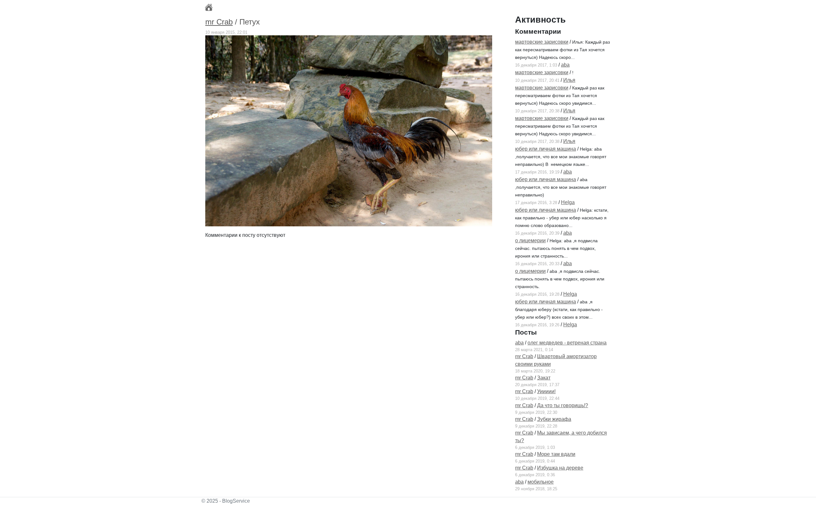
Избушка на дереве (560, 468)
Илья (569, 80)
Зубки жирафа (554, 419)
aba (565, 64)
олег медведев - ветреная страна (567, 342)
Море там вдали (556, 454)
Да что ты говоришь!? (562, 405)
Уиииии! (546, 391)
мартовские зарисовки (541, 42)
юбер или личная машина (545, 149)
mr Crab (219, 22)
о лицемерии (530, 240)
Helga (568, 202)
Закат (543, 377)
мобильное (541, 482)
